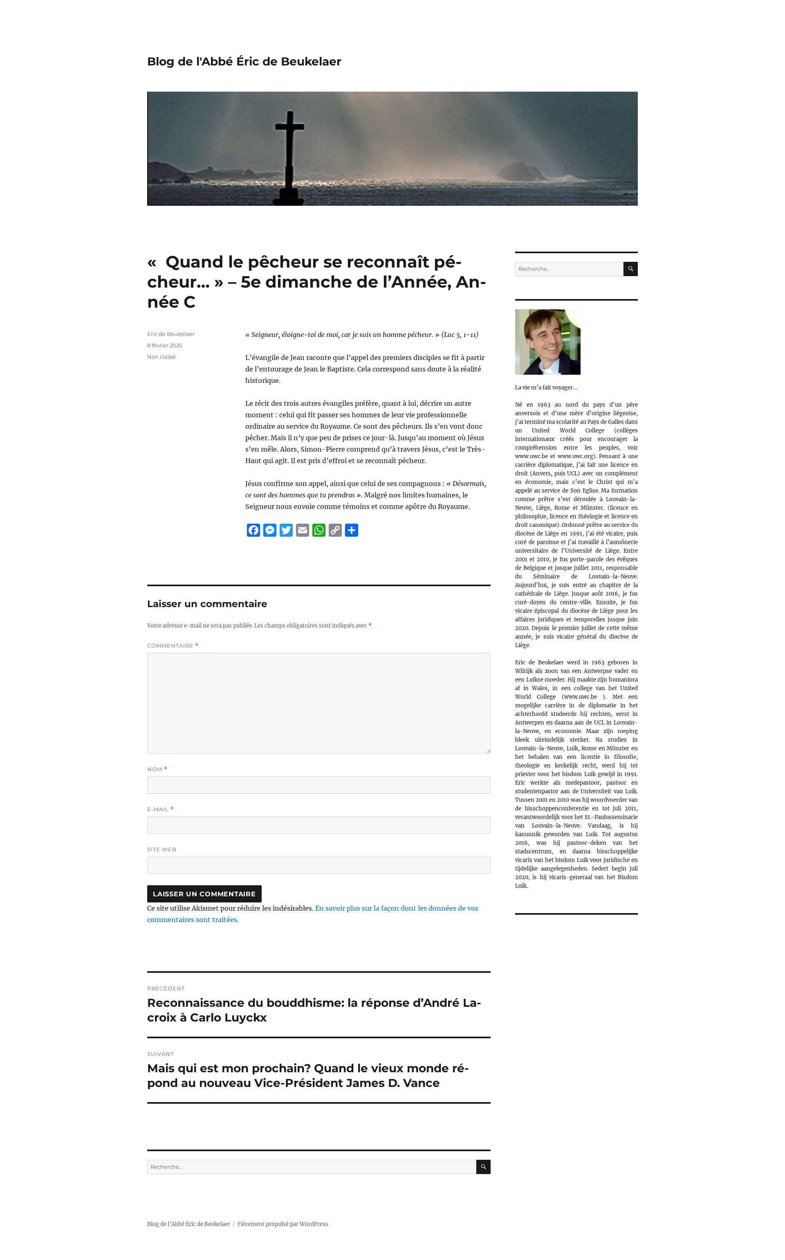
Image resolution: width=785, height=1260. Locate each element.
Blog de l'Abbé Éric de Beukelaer (244, 61)
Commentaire (173, 645)
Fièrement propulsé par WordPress (283, 1224)
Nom (157, 769)
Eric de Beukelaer (171, 334)
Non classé (161, 356)
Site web (162, 849)
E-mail (160, 809)
